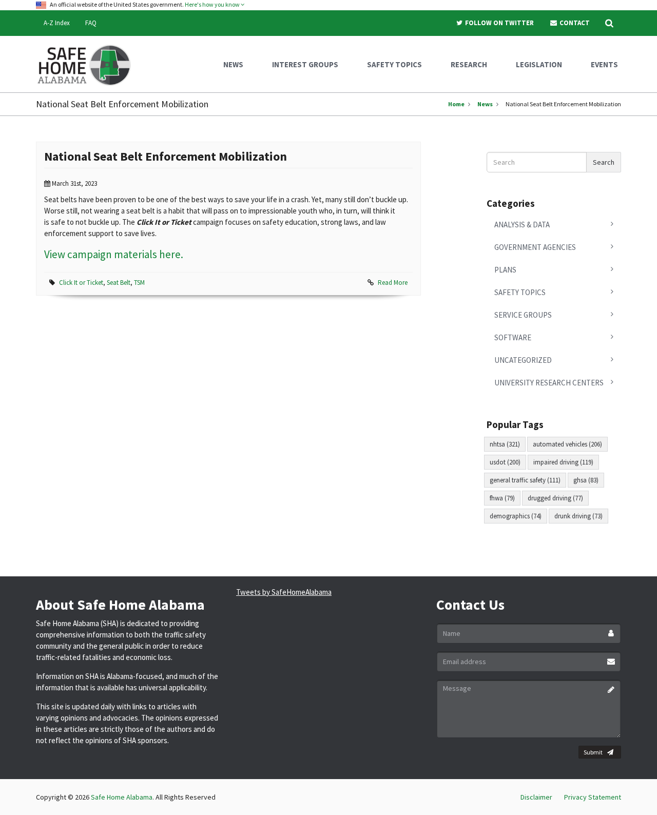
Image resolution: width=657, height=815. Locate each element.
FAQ (90, 22)
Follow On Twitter (498, 22)
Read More (393, 282)
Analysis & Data (522, 224)
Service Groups (523, 315)
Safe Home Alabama (121, 797)
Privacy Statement (592, 797)
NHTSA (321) (505, 444)
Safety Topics (520, 292)
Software (512, 337)
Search (603, 162)
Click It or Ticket (81, 282)
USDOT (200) (505, 462)
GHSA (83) (585, 480)
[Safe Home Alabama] (88, 64)
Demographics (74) (516, 516)
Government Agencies (535, 247)
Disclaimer (536, 797)
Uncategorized (523, 360)
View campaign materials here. (113, 254)
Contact (574, 22)
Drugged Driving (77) (555, 498)
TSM (139, 282)
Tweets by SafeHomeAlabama (284, 592)
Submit (593, 752)
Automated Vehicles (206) (567, 444)
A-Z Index (57, 22)
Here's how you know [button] (213, 4)
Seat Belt (118, 282)
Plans (505, 270)
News (485, 104)
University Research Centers (549, 382)
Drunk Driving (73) (578, 516)
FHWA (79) (502, 498)
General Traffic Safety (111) (525, 480)
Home (456, 104)
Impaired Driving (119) (563, 462)
